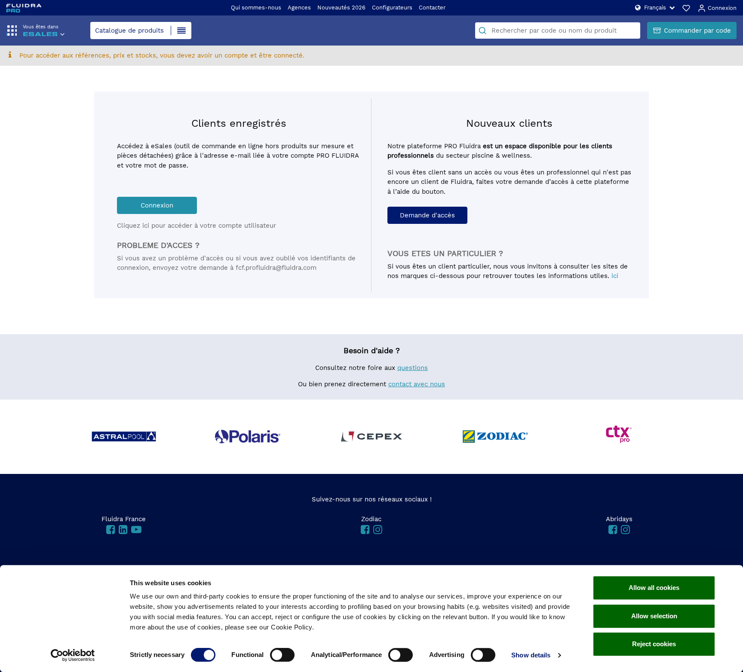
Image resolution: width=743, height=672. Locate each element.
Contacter (432, 7)
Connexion (721, 8)
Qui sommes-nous (256, 7)
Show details (530, 655)
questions (412, 368)
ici (614, 276)
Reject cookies (654, 644)
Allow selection (654, 616)
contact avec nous (416, 384)
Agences (299, 7)
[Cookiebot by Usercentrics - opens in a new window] (73, 655)
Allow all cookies (654, 587)
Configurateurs (392, 7)
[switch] (282, 655)
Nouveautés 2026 (341, 7)
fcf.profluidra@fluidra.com (276, 268)
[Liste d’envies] (686, 8)
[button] (655, 7)
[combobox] (558, 30)
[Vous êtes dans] (40, 35)
